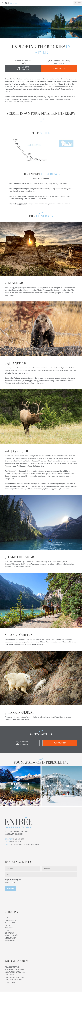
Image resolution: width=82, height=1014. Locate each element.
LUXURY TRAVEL (11, 975)
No (15, 883)
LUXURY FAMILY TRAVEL (13, 980)
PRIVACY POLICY (10, 940)
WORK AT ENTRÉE (11, 935)
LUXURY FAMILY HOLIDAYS (14, 977)
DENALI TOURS (10, 982)
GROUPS (8, 925)
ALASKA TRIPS (10, 923)
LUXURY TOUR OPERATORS (15, 972)
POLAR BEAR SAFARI (12, 967)
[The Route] (41, 165)
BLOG (7, 930)
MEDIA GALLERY (10, 938)
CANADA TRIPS (10, 920)
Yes (8, 883)
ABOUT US (9, 928)
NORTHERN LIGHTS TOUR (14, 969)
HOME (7, 918)
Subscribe (10, 888)
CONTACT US (9, 933)
